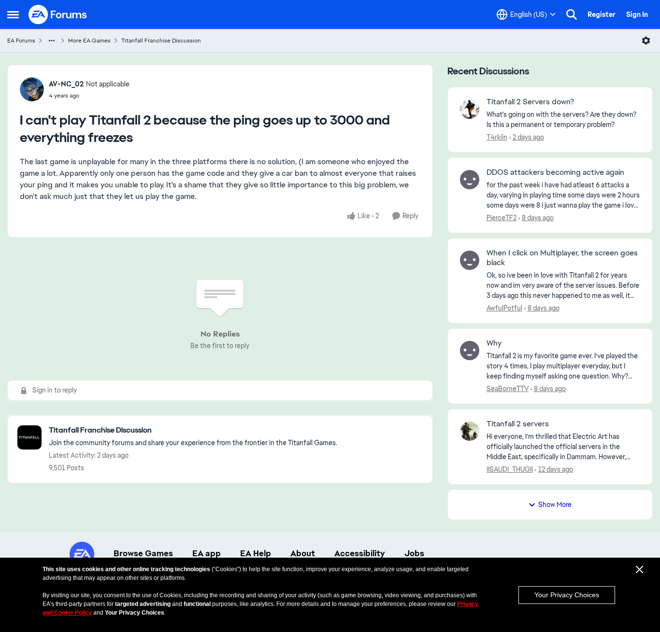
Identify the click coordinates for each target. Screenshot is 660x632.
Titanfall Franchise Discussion (161, 40)
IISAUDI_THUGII (510, 469)
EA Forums (21, 40)
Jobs (414, 553)
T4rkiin (497, 137)
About (302, 553)
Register (602, 14)
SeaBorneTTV (508, 388)
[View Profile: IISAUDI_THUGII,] (469, 431)
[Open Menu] (646, 40)
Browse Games (143, 553)
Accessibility (359, 553)
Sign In (637, 14)
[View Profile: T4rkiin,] (469, 109)
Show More (555, 504)
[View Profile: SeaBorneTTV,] (469, 350)
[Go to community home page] (58, 14)
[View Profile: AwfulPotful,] (469, 260)
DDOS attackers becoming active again (555, 172)
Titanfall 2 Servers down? (530, 102)
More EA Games (89, 40)
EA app (206, 553)
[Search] (571, 14)
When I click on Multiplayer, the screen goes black (562, 258)
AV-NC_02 (66, 84)
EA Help (255, 553)
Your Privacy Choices (566, 595)
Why (494, 343)
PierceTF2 (502, 217)
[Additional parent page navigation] (51, 40)
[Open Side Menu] (13, 14)
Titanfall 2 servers (518, 424)
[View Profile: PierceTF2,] (469, 179)
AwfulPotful (504, 308)
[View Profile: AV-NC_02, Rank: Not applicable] (32, 89)
